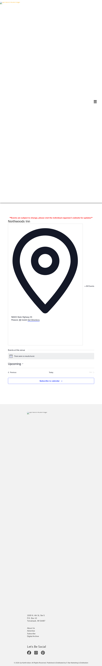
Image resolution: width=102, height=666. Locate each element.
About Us (31, 628)
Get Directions (34, 320)
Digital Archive (33, 636)
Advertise (31, 631)
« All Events (89, 286)
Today (51, 372)
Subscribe (31, 634)
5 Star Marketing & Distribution (77, 663)
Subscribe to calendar (50, 381)
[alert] (51, 356)
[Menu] (95, 101)
